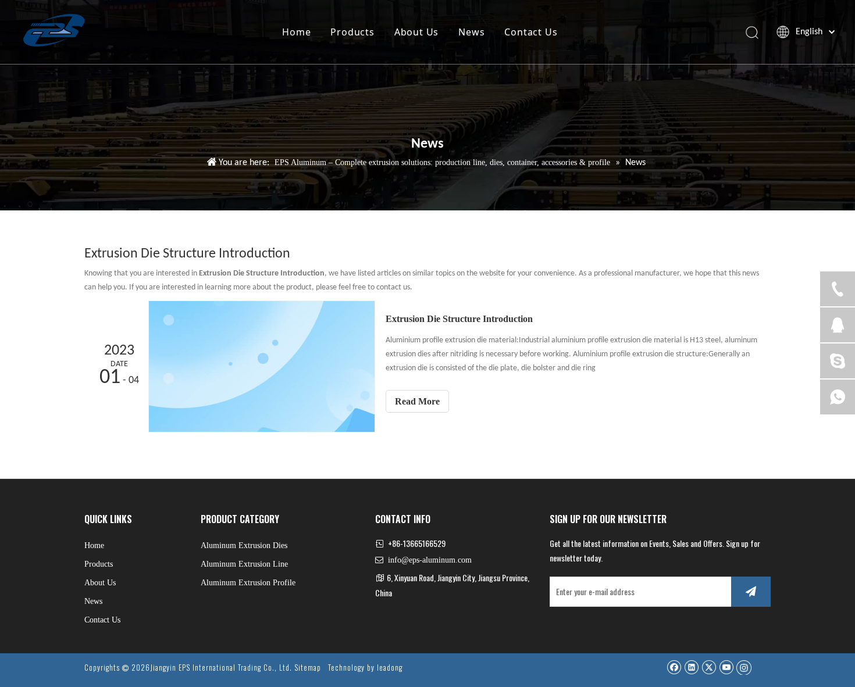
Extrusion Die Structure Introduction (459, 319)
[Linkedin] (691, 667)
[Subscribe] (751, 592)
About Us (416, 32)
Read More (417, 401)
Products (352, 32)
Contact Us (530, 32)
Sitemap (307, 667)
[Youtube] (726, 667)
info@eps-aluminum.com (430, 560)
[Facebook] (674, 667)
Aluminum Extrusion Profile (248, 582)
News (471, 32)
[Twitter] (708, 667)
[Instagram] (743, 667)
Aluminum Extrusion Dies (244, 545)
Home (296, 32)
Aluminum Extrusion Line (244, 564)
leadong (389, 667)
